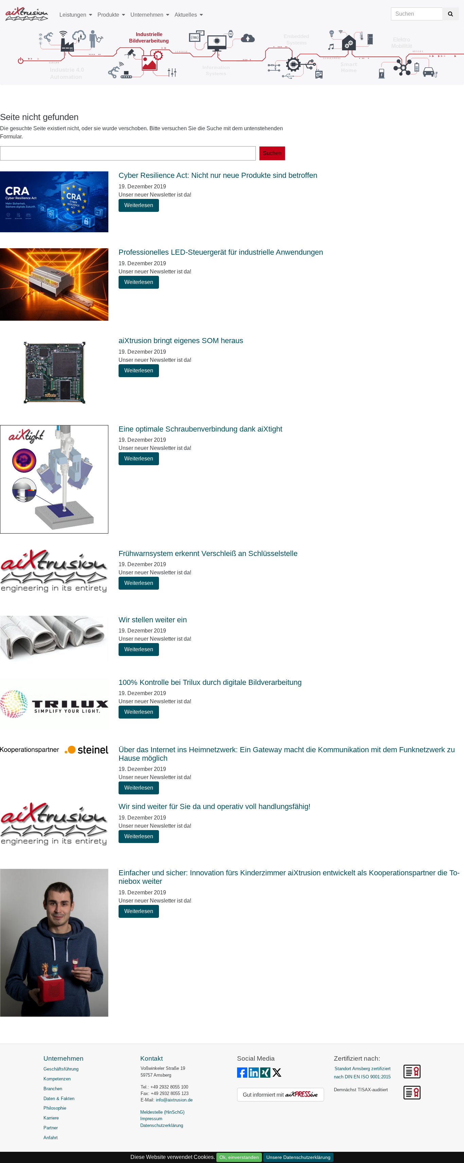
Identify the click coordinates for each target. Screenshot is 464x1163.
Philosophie (54, 1108)
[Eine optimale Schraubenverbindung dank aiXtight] (54, 480)
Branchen (52, 1088)
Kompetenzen (57, 1078)
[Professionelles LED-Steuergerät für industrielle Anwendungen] (54, 285)
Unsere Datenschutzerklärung (298, 1157)
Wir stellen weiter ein (153, 620)
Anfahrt (50, 1137)
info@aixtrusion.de (174, 1099)
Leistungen (72, 15)
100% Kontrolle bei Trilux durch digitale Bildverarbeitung (210, 682)
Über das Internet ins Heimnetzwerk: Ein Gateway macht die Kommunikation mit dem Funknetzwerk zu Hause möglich (287, 753)
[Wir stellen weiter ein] (54, 640)
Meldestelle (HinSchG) (162, 1112)
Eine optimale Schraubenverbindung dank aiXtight (200, 429)
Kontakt (151, 1058)
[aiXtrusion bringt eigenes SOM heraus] (54, 374)
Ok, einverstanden (239, 1157)
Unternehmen (146, 15)
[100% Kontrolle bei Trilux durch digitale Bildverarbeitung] (54, 705)
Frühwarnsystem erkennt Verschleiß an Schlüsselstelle (208, 553)
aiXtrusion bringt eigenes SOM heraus (181, 340)
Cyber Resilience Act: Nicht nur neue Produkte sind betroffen (218, 175)
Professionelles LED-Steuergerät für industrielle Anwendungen (221, 252)
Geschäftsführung (60, 1069)
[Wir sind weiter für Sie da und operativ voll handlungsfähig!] (54, 829)
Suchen (272, 153)
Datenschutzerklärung (161, 1125)
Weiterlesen (138, 205)
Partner (50, 1127)
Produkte (108, 15)
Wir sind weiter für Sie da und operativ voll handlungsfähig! (214, 806)
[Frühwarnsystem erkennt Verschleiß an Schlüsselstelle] (54, 576)
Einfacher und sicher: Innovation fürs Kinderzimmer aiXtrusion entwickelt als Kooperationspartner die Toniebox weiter (289, 877)
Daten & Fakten (58, 1098)
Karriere (51, 1117)
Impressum (151, 1118)
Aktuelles (186, 15)
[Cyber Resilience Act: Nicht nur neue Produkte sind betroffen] (54, 203)
